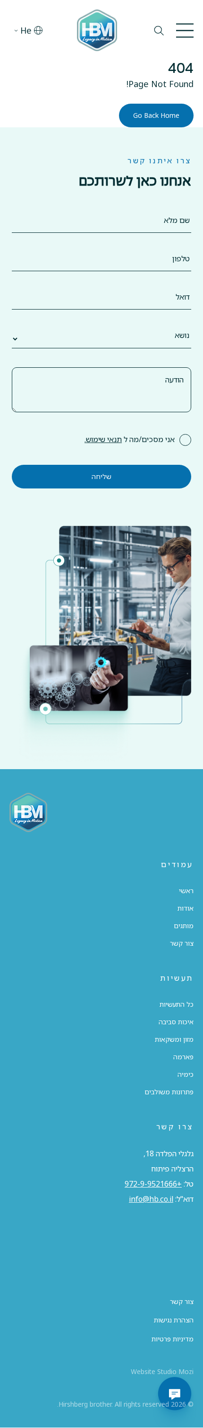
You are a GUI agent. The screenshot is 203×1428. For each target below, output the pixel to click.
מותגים (184, 925)
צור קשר (182, 943)
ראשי (186, 890)
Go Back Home (156, 115)
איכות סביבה (176, 1021)
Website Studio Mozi (162, 1371)
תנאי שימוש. (103, 439)
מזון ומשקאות (174, 1039)
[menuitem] (26, 30)
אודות (186, 908)
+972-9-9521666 (153, 1184)
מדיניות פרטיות (173, 1338)
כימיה (186, 1074)
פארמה (183, 1056)
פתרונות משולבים (169, 1091)
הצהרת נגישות (174, 1319)
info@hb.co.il (151, 1199)
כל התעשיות (177, 1004)
